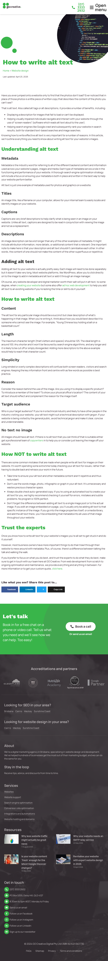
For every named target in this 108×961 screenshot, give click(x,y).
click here (57, 568)
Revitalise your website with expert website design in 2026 (88, 860)
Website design (20, 70)
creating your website (29, 285)
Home (6, 70)
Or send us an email (80, 634)
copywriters (36, 440)
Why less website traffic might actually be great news (34, 839)
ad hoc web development (76, 285)
